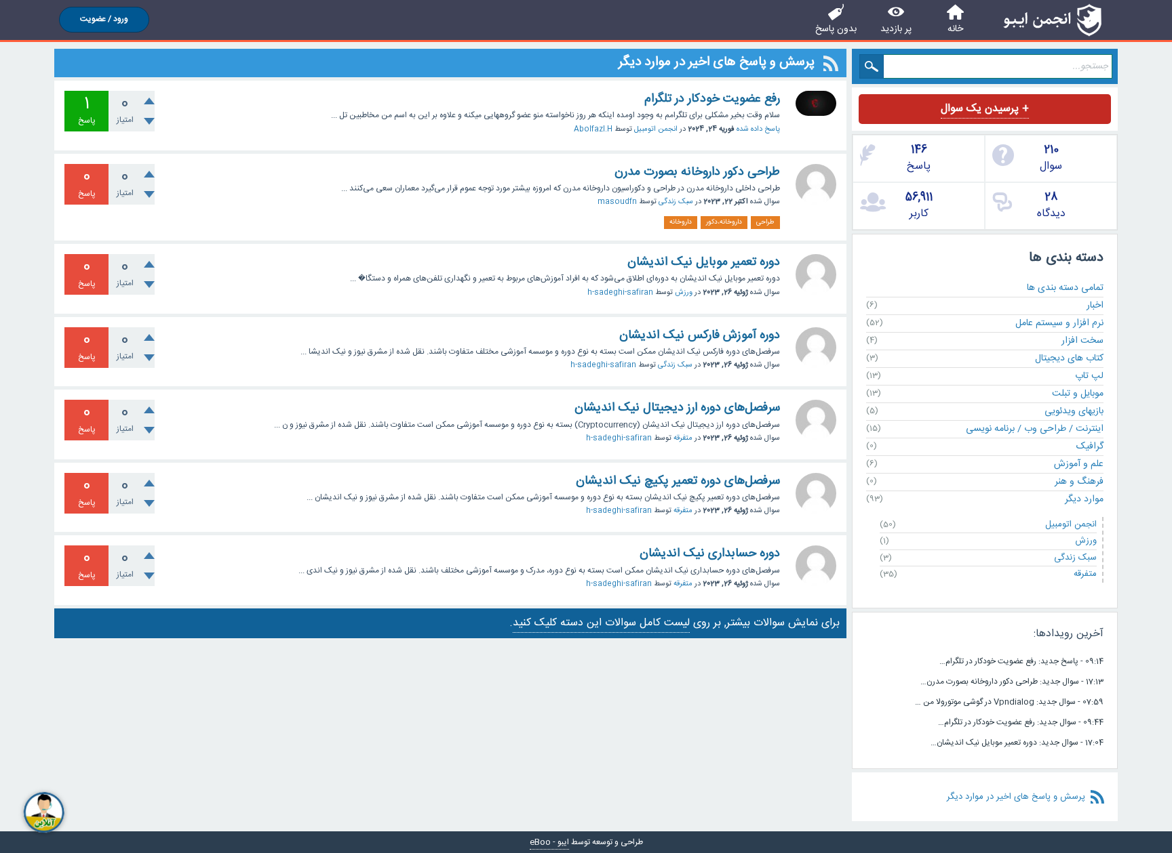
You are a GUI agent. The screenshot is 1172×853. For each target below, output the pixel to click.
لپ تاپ (1089, 376)
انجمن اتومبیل (656, 129)
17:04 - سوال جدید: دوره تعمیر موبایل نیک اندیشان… (1017, 742)
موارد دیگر (1084, 499)
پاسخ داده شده (758, 129)
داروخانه (680, 222)
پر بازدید (896, 29)
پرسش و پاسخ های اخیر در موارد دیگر (1016, 796)
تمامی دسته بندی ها (1065, 288)
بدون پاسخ (836, 29)
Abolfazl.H (593, 129)
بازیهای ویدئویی (1073, 411)
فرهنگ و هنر (1079, 482)
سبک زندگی (676, 202)
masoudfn (617, 202)
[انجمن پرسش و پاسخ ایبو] (1052, 20)
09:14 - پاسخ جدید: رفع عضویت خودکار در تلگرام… (1021, 661)
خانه (955, 29)
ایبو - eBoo (549, 842)
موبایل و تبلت (1077, 394)
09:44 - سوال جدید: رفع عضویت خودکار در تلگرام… (1020, 722)
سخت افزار (1082, 341)
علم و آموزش (1078, 464)
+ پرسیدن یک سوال (985, 109)
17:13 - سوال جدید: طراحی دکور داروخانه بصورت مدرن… (1011, 681)
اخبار (1095, 305)
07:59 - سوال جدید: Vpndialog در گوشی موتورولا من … (1009, 702)
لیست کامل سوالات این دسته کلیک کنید (601, 623)
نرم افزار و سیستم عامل (1059, 323)
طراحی (765, 222)
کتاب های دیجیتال (1069, 358)
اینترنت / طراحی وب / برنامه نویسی (1034, 429)
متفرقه (682, 438)
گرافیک (1089, 446)
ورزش (683, 293)
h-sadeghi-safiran (620, 293)
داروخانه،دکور (724, 222)
